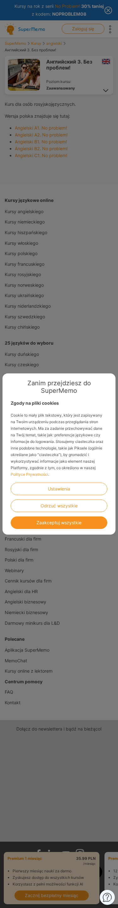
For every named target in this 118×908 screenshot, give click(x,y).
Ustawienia (59, 488)
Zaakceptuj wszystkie (59, 522)
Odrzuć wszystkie (59, 505)
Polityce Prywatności (29, 474)
